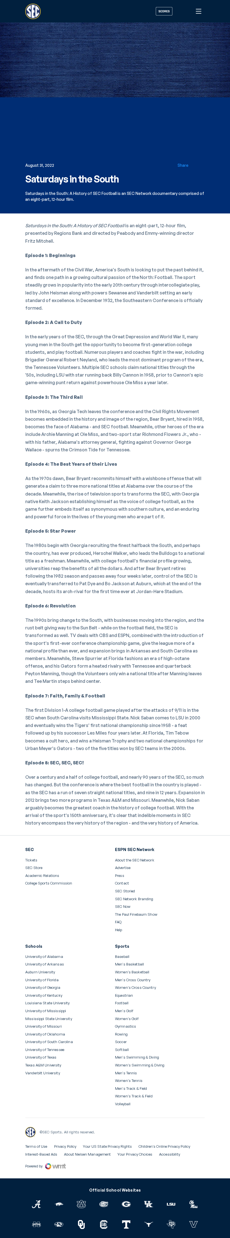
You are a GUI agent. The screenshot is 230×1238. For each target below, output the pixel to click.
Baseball (122, 957)
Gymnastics (125, 1026)
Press (119, 876)
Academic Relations (42, 876)
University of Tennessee (44, 1050)
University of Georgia (42, 987)
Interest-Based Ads (41, 1154)
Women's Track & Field (134, 1096)
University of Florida (42, 980)
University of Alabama (44, 957)
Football (121, 1003)
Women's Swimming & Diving (139, 1065)
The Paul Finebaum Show (136, 914)
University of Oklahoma (45, 1034)
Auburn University (40, 972)
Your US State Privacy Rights (107, 1146)
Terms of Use (36, 1146)
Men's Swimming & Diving (137, 1057)
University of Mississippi (45, 1011)
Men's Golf (124, 1011)
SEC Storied (125, 891)
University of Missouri (43, 1026)
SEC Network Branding (134, 899)
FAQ (118, 922)
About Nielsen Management (87, 1154)
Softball (122, 1050)
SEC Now (122, 906)
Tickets (31, 860)
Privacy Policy (65, 1146)
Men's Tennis (126, 1073)
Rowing (121, 1034)
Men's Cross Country (132, 980)
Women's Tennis (128, 1081)
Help (118, 930)
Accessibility (169, 1154)
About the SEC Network (134, 860)
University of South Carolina (49, 1042)
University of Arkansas (44, 964)
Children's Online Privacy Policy (164, 1146)
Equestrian (124, 995)
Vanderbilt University (42, 1073)
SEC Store (33, 868)
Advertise (122, 868)
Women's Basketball (132, 972)
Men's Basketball (129, 964)
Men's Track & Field (131, 1088)
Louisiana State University (47, 1003)
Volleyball (122, 1104)
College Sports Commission (48, 883)
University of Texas (40, 1057)
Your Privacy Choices (135, 1154)
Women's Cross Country (135, 987)
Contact (122, 883)
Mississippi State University (48, 1019)
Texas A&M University (43, 1065)
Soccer (121, 1042)
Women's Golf (127, 1019)
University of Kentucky (43, 995)
